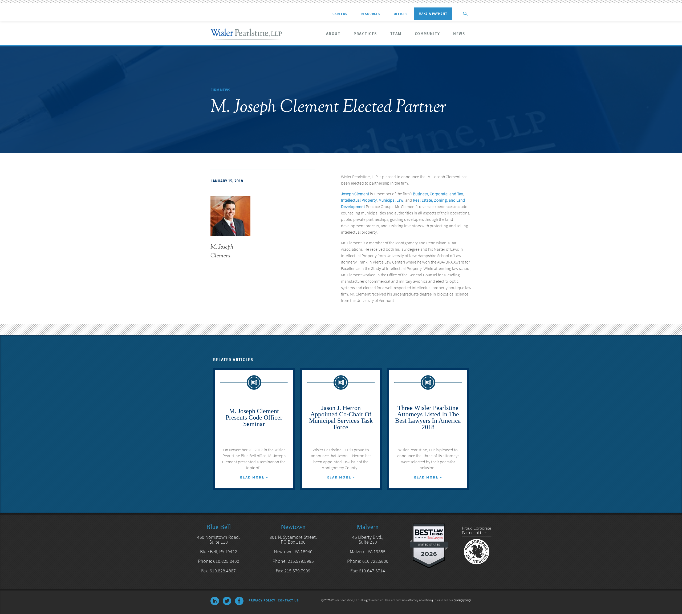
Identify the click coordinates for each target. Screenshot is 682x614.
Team (395, 33)
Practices (365, 33)
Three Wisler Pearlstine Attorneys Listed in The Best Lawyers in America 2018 (428, 417)
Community (427, 33)
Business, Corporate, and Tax (438, 193)
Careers (339, 13)
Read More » (254, 477)
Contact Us (288, 600)
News (459, 33)
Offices (401, 13)
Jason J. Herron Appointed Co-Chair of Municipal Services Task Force (341, 417)
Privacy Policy (262, 600)
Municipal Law (391, 200)
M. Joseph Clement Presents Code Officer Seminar (254, 417)
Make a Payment (433, 13)
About (333, 33)
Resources (370, 13)
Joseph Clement (355, 193)
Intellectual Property (359, 200)
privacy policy (462, 600)
